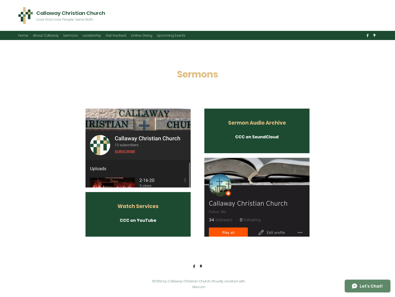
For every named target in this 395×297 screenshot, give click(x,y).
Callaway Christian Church (70, 13)
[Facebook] (367, 35)
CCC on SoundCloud (257, 137)
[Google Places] (374, 35)
